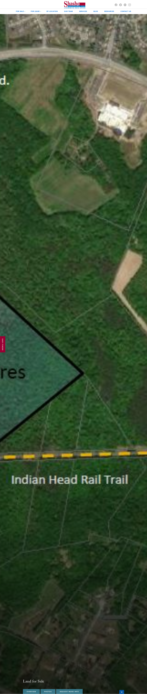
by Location (52, 11)
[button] (20, 11)
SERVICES (83, 11)
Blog (96, 11)
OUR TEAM (68, 11)
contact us (126, 11)
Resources (109, 11)
